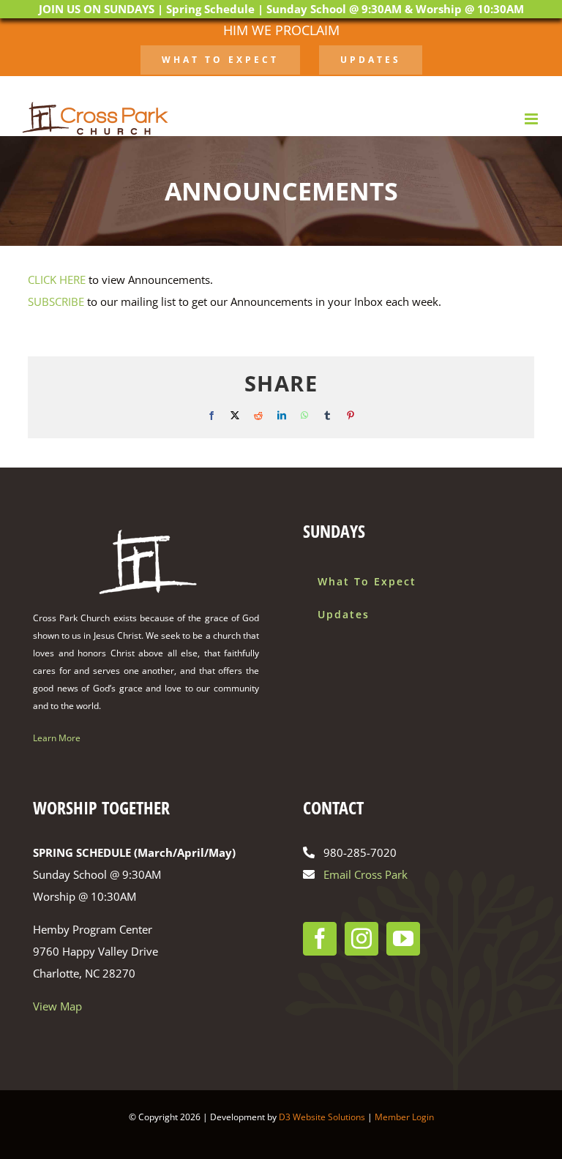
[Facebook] (320, 939)
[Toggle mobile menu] (532, 119)
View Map (57, 1006)
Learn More (56, 738)
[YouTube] (403, 939)
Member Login (404, 1117)
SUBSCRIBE (56, 301)
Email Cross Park (365, 874)
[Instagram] (361, 939)
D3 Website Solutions (322, 1117)
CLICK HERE (57, 279)
